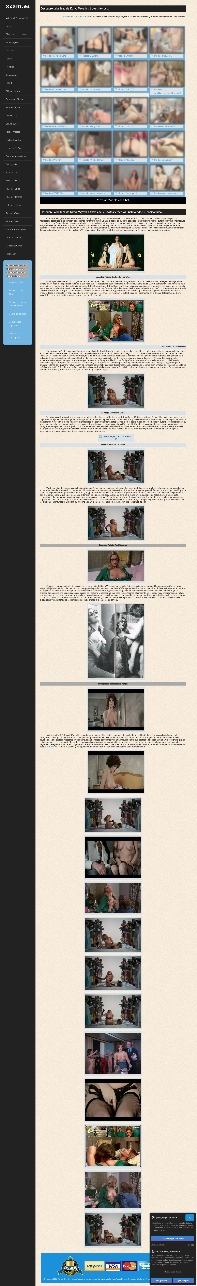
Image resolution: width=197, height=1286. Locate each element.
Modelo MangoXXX (91, 126)
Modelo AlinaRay (126, 160)
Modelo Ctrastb (125, 56)
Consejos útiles (16, 282)
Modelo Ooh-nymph (127, 193)
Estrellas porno (12, 173)
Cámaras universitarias (16, 156)
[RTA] (191, 1245)
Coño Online (11, 116)
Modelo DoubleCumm (55, 89)
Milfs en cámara (13, 181)
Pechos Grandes (13, 140)
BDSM (9, 83)
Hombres (10, 67)
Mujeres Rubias (13, 189)
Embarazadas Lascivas (16, 229)
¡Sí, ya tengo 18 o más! (173, 1238)
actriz (83, 219)
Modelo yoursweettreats (166, 193)
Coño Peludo (12, 124)
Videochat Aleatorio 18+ (17, 18)
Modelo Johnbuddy (163, 160)
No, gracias (161, 1280)
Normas (167, 1272)
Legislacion (176, 1272)
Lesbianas (10, 51)
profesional (52, 747)
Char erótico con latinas (16, 34)
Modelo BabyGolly (163, 56)
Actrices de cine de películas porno (17, 304)
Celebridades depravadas (15, 324)
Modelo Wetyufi (53, 160)
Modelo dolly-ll (125, 126)
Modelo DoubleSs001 (164, 126)
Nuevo (9, 26)
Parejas (9, 59)
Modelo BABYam (90, 56)
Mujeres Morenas (14, 197)
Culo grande (11, 164)
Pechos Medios (13, 132)
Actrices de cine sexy (16, 292)
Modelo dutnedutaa (91, 89)
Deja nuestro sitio (158, 1245)
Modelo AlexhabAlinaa (55, 126)
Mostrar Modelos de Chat (113, 200)
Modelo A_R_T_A (126, 89)
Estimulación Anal (14, 148)
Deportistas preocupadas (14, 336)
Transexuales (11, 75)
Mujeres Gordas (13, 221)
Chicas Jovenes (13, 91)
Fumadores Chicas (14, 246)
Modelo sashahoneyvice (93, 193)
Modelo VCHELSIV (54, 193)
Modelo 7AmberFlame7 (93, 160)
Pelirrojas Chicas (13, 205)
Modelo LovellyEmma (55, 56)
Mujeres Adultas (13, 108)
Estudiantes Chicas (14, 99)
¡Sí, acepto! (183, 1280)
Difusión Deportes (14, 238)
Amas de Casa (12, 213)
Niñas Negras (12, 42)
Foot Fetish (11, 254)
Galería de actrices (17, 314)
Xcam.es (66, 17)
